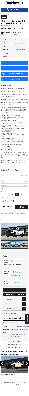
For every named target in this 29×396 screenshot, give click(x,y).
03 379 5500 (15, 9)
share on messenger (16, 74)
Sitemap (7, 384)
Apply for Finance (21, 207)
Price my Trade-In (11, 299)
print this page (16, 79)
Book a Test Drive (16, 347)
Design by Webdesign (19, 384)
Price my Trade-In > (24, 185)
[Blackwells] (14, 3)
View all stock (10, 314)
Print (25, 29)
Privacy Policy (22, 382)
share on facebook (15, 63)
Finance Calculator (11, 304)
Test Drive (14, 290)
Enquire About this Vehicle (14, 294)
